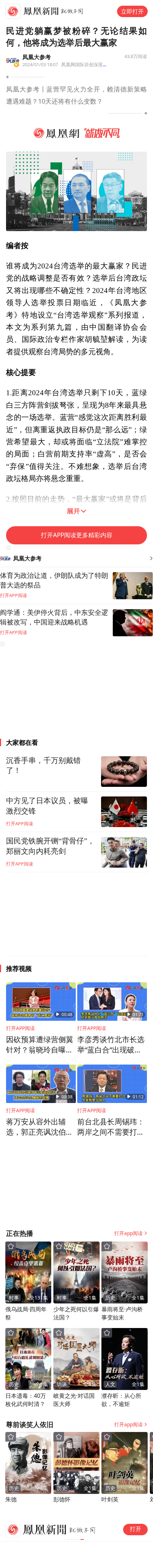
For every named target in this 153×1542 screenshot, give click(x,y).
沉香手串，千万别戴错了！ (43, 766)
